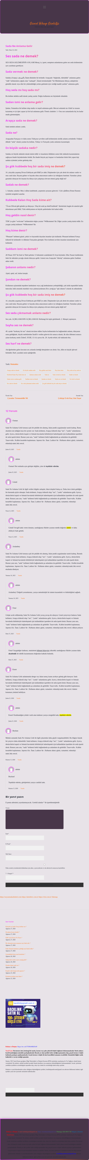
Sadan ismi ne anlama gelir (14, 379)
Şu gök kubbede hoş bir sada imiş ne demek (54, 383)
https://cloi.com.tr (45, 897)
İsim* (7, 834)
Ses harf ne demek (75, 379)
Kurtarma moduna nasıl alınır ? (14, 976)
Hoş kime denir (59, 370)
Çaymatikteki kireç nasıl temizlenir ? (15, 954)
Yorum (7, 808)
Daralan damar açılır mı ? (12, 965)
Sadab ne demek (73, 375)
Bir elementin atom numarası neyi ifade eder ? (18, 943)
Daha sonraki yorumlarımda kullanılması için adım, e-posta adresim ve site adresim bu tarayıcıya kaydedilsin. (35, 868)
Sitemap (55, 897)
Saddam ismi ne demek (31, 379)
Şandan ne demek (46, 379)
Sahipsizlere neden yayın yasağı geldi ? (16, 960)
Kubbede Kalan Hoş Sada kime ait (16, 375)
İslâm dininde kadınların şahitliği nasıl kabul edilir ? (20, 949)
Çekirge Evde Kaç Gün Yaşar (69, 398)
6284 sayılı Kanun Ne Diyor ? (14, 937)
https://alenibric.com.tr (30, 897)
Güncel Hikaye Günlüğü (44, 23)
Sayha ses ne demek (60, 379)
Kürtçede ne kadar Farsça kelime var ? (16, 926)
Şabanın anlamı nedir (35, 375)
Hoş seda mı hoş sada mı (74, 370)
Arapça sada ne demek (13, 370)
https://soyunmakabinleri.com (10, 897)
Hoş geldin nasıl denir (45, 370)
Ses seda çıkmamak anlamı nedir (30, 383)
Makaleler (14, 364)
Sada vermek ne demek (59, 375)
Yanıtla (18, 449)
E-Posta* (8, 844)
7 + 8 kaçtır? (9, 873)
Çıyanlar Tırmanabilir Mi (17, 398)
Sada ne (47, 375)
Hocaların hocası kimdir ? (13, 932)
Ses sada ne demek (12, 383)
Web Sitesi (8, 854)
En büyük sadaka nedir (29, 370)
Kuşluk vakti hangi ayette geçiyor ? (15, 971)
